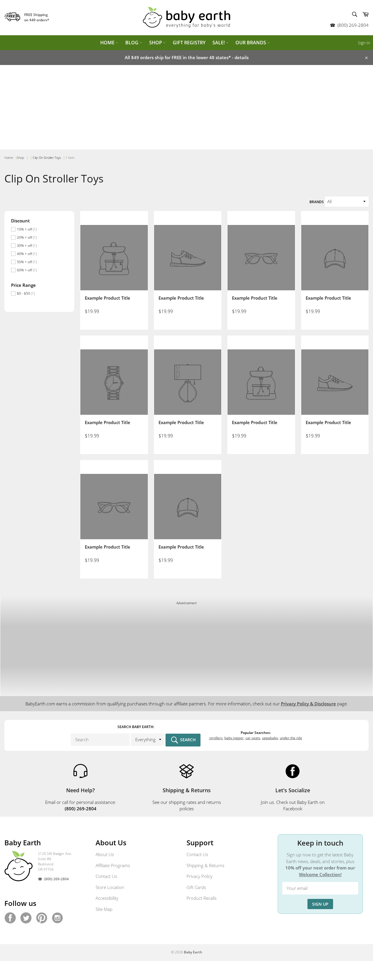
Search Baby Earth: (135, 726)
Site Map (104, 909)
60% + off (27, 270)
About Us (105, 854)
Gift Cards (196, 887)
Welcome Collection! (320, 874)
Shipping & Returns (205, 865)
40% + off (27, 253)
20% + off (27, 237)
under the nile (291, 737)
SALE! (219, 42)
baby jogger (234, 737)
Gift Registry (189, 42)
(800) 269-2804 (353, 25)
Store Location (110, 887)
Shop (156, 42)
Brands (316, 201)
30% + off (27, 245)
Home (108, 42)
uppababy (270, 737)
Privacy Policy (199, 876)
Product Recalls (201, 898)
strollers (216, 737)
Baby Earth (193, 952)
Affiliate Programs (113, 865)
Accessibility (107, 898)
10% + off (27, 229)
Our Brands (251, 42)
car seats (252, 737)
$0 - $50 (26, 293)
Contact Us (106, 876)
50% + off (27, 261)
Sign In (364, 42)
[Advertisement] (186, 109)
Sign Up (320, 904)
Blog (132, 42)
